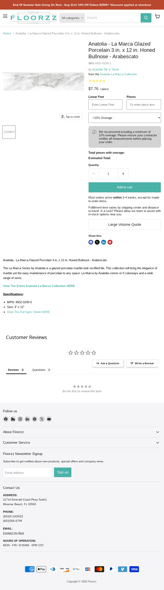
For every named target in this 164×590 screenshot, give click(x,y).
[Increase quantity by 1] (123, 174)
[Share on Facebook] (90, 242)
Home (7, 33)
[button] (157, 16)
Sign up (62, 472)
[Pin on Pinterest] (110, 242)
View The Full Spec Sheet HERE (28, 312)
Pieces (131, 96)
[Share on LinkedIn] (103, 242)
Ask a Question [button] (110, 363)
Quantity (93, 165)
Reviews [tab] (13, 370)
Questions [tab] (38, 370)
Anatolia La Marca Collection (118, 74)
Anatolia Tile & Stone (105, 69)
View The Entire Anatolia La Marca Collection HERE (39, 286)
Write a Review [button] (144, 363)
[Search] (146, 17)
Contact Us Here (13, 533)
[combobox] (113, 17)
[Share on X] (97, 242)
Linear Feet (96, 96)
